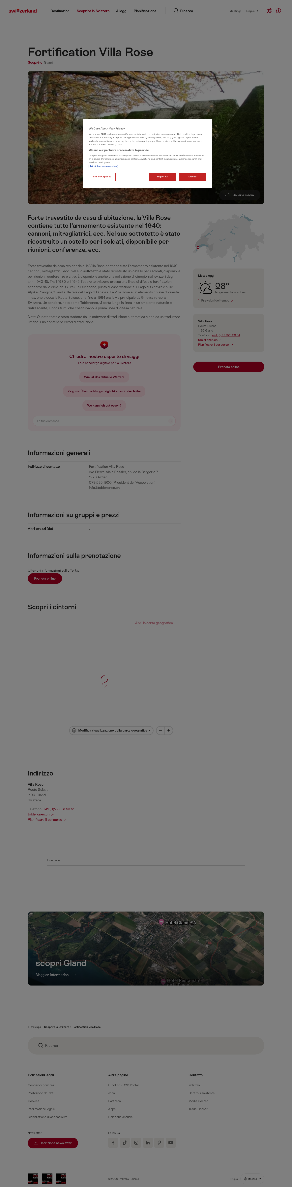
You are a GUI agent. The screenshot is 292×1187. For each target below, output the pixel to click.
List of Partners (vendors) (103, 166)
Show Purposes (102, 176)
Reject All (162, 176)
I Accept (192, 176)
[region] (147, 153)
